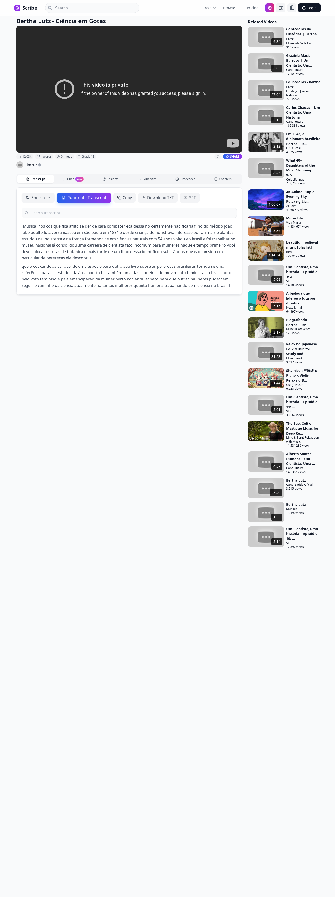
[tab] (35, 179)
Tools (207, 7)
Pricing (252, 7)
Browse (229, 7)
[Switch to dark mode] (291, 7)
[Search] (48, 8)
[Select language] (280, 7)
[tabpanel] (129, 241)
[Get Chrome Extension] (269, 7)
